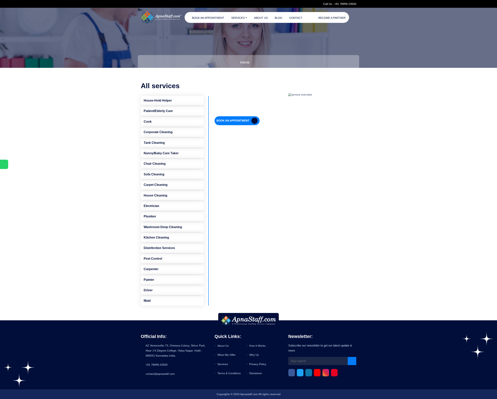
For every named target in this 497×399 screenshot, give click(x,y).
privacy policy (257, 364)
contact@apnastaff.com (160, 373)
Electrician (151, 206)
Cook (148, 121)
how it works (257, 345)
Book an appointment (208, 17)
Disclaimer (255, 373)
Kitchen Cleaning (156, 237)
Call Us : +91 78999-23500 (339, 3)
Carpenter (151, 269)
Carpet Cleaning (156, 184)
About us (261, 17)
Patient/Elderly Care (158, 111)
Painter (149, 279)
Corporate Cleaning (158, 132)
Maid (147, 300)
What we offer (226, 354)
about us (223, 345)
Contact (295, 17)
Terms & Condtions (229, 373)
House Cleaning (155, 195)
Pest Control (153, 258)
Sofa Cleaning (154, 174)
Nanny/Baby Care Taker (161, 153)
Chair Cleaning (155, 163)
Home (244, 62)
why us (254, 354)
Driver (148, 290)
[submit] (352, 361)
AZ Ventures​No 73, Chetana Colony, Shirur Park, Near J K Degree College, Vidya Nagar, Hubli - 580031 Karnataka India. (175, 350)
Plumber (150, 216)
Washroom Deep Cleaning (163, 227)
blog (278, 17)
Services (238, 17)
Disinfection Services (159, 248)
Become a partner (332, 17)
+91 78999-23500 (157, 364)
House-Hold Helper (158, 100)
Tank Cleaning (154, 142)
